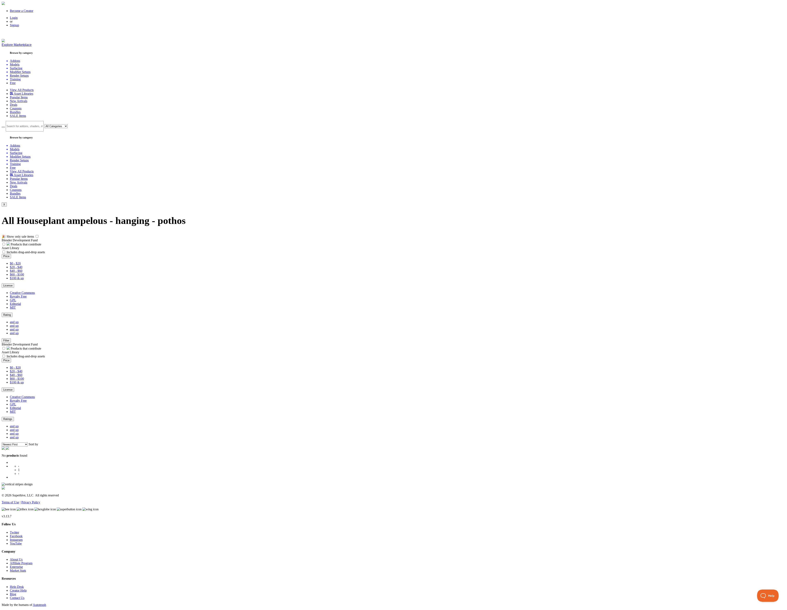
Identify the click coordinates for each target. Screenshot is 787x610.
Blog (13, 594)
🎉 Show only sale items (18, 236)
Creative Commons (22, 292)
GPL (13, 300)
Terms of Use (10, 502)
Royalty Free (18, 296)
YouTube (16, 543)
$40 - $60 (16, 271)
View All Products (22, 90)
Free (13, 83)
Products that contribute (25, 244)
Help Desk (17, 586)
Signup (14, 25)
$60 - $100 (17, 274)
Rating (7, 314)
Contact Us (17, 598)
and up (14, 322)
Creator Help (18, 590)
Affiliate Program (21, 563)
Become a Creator (21, 11)
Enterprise (16, 567)
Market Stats (18, 570)
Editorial (15, 304)
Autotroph (39, 605)
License (8, 285)
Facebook (16, 536)
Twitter (14, 532)
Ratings (7, 419)
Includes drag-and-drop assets (26, 252)
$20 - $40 (16, 267)
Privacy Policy (30, 502)
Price (6, 256)
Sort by (33, 444)
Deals (13, 104)
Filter (6, 340)
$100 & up (17, 278)
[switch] (37, 236)
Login (14, 17)
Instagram (16, 540)
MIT (13, 307)
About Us (16, 559)
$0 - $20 (15, 263)
